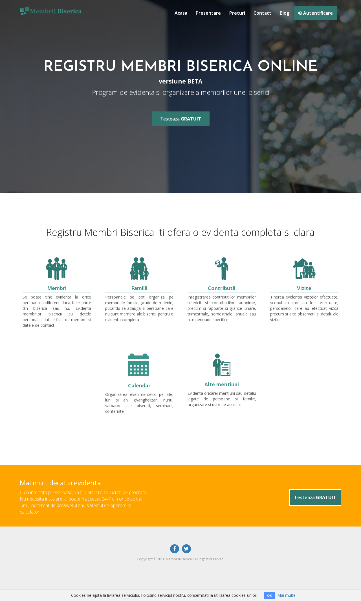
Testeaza (180, 119)
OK (269, 595)
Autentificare (318, 13)
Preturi (237, 13)
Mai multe (286, 595)
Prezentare (208, 13)
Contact (262, 13)
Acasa (181, 13)
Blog (284, 13)
